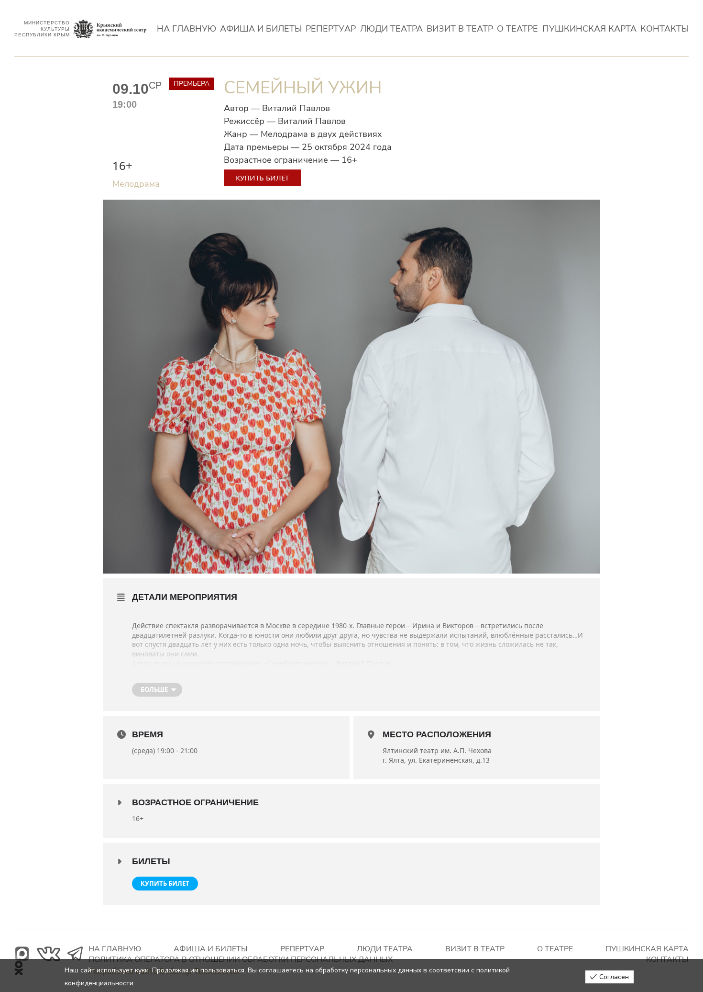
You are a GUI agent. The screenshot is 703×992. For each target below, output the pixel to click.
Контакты (664, 29)
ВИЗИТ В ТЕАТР (460, 29)
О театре (517, 29)
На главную (186, 29)
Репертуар (331, 29)
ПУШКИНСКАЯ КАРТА (589, 29)
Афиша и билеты (261, 29)
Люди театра (391, 29)
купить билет (165, 883)
